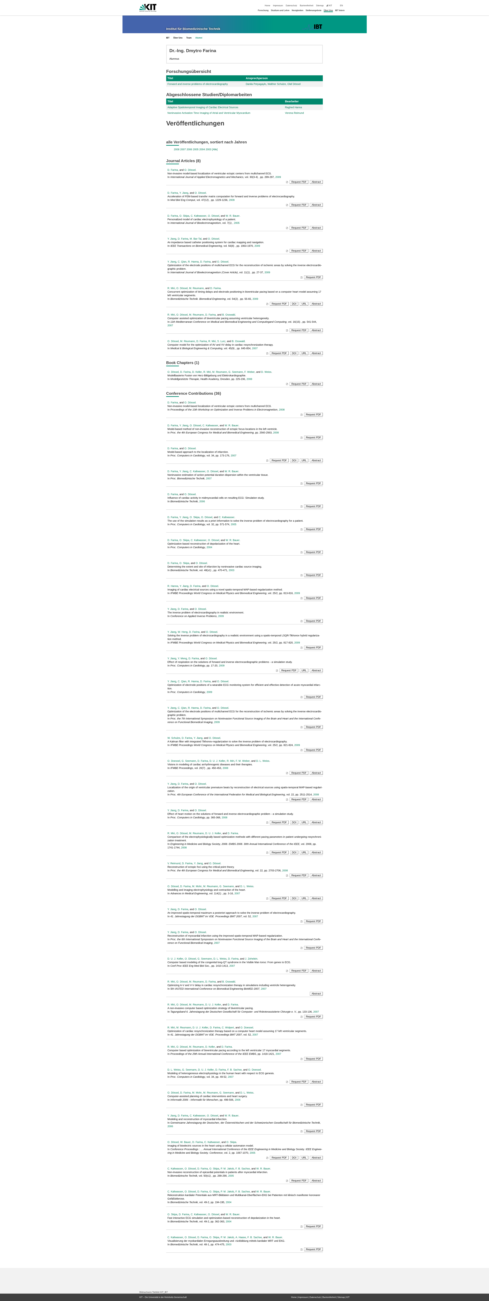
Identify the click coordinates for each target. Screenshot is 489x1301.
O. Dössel (190, 169)
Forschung (263, 10)
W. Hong (183, 631)
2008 (176, 149)
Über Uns (328, 10)
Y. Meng (182, 658)
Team (189, 38)
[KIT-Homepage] (147, 8)
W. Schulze (173, 738)
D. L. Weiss (262, 760)
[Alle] (215, 149)
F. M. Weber (243, 760)
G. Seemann (235, 371)
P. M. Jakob (227, 1168)
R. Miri (171, 288)
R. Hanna (193, 261)
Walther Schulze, (277, 84)
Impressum (278, 5)
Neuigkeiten (297, 10)
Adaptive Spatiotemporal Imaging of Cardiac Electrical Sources (202, 107)
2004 (202, 149)
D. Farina (172, 169)
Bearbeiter (292, 101)
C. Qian (182, 261)
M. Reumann (196, 288)
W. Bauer (185, 1142)
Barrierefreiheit (306, 5)
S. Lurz (221, 341)
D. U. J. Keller (217, 760)
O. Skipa (184, 215)
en (341, 5)
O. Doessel (173, 760)
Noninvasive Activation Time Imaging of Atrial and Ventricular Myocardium (208, 113)
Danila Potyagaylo (256, 84)
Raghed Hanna (293, 107)
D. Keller (197, 371)
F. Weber (249, 371)
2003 (208, 149)
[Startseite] (349, 10)
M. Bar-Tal (195, 238)
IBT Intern (340, 10)
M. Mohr (197, 886)
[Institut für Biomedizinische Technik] (312, 27)
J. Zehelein (251, 958)
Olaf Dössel (294, 84)
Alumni (198, 38)
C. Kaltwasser (198, 215)
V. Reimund (173, 863)
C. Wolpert (228, 1027)
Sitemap (320, 5)
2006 (189, 149)
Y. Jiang (183, 192)
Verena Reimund (294, 113)
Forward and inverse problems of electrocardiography (197, 84)
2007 (183, 149)
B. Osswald (228, 314)
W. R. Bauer (233, 215)
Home (267, 5)
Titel (170, 78)
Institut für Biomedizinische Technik (193, 29)
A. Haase (240, 1237)
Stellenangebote (313, 10)
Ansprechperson (257, 78)
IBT (167, 38)
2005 (196, 149)
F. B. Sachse (234, 1069)
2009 (278, 177)
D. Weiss (266, 371)
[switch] (349, 5)
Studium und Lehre (280, 10)
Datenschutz (291, 5)
